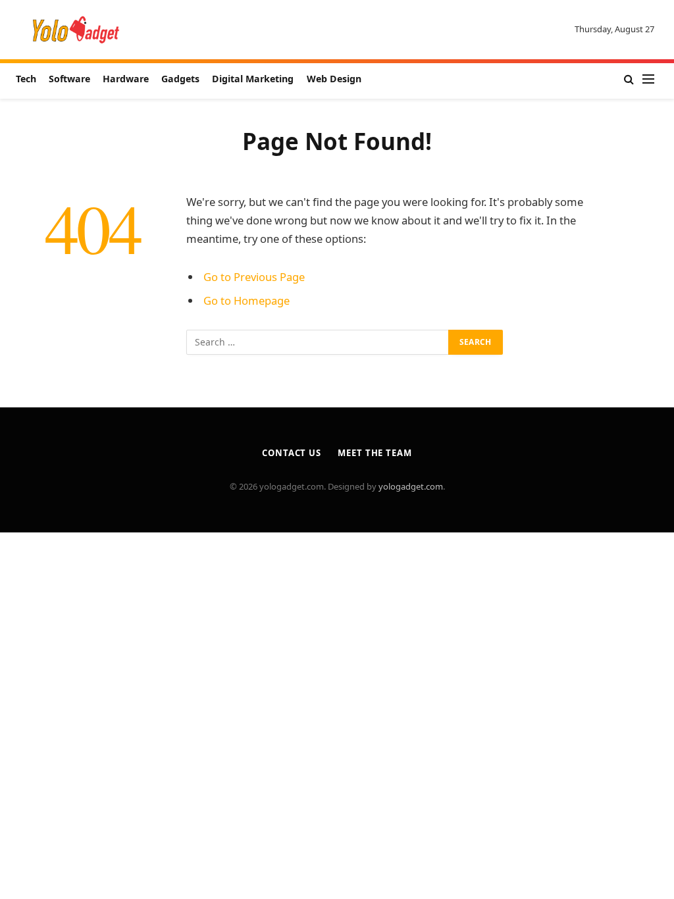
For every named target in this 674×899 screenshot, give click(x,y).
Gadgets (180, 78)
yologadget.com (410, 486)
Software (69, 78)
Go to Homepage (246, 300)
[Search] (628, 79)
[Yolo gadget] (76, 29)
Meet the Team (375, 453)
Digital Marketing (253, 78)
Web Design (334, 78)
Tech (26, 78)
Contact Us (291, 453)
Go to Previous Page (254, 276)
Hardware (126, 78)
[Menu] (648, 79)
